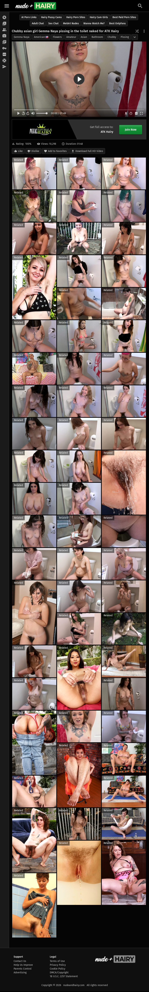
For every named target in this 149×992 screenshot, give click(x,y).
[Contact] (4, 67)
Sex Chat (53, 23)
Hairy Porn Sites (75, 17)
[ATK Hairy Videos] (4, 24)
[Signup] (4, 54)
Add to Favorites (57, 151)
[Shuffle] (137, 31)
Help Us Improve (23, 964)
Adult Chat (38, 23)
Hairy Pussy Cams (51, 17)
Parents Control (22, 968)
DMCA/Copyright (59, 972)
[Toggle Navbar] (7, 5)
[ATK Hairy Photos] (4, 17)
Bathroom (97, 37)
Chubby (112, 37)
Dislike (35, 151)
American (39, 37)
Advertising (20, 972)
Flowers (57, 37)
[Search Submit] (140, 6)
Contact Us (20, 961)
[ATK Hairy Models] (4, 30)
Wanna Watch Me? (94, 23)
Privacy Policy (58, 964)
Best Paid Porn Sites (124, 17)
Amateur (71, 37)
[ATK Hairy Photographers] (4, 36)
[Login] (4, 48)
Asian (84, 37)
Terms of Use (57, 961)
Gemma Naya (21, 37)
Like (20, 151)
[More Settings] (144, 31)
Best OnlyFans (117, 23)
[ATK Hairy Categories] (4, 42)
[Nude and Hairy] (35, 6)
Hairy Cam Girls (99, 17)
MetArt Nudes (71, 23)
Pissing (125, 37)
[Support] (4, 61)
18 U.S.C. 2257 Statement (64, 976)
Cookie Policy (57, 968)
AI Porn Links (29, 17)
